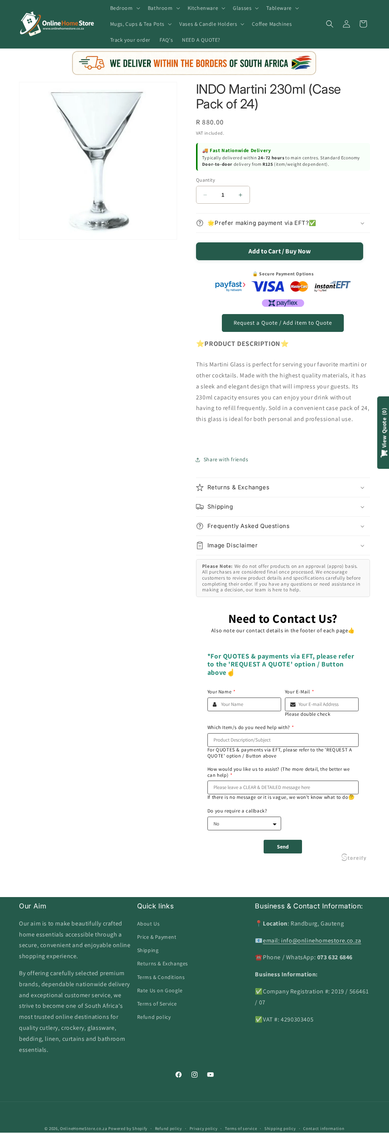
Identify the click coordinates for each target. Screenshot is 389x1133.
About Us (148, 923)
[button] (124, 8)
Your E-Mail (299, 692)
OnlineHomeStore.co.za (84, 1128)
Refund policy (154, 1017)
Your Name (221, 692)
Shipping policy (280, 1128)
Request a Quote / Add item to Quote (283, 322)
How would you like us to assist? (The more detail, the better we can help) (278, 772)
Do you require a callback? (237, 811)
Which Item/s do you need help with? (250, 727)
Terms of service (241, 1128)
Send (283, 846)
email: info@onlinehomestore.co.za (312, 940)
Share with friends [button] (226, 459)
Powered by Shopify (127, 1128)
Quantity (205, 180)
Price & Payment (157, 936)
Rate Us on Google (160, 990)
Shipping (148, 950)
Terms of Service (157, 1003)
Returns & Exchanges (162, 963)
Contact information (323, 1128)
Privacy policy (204, 1128)
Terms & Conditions (161, 977)
